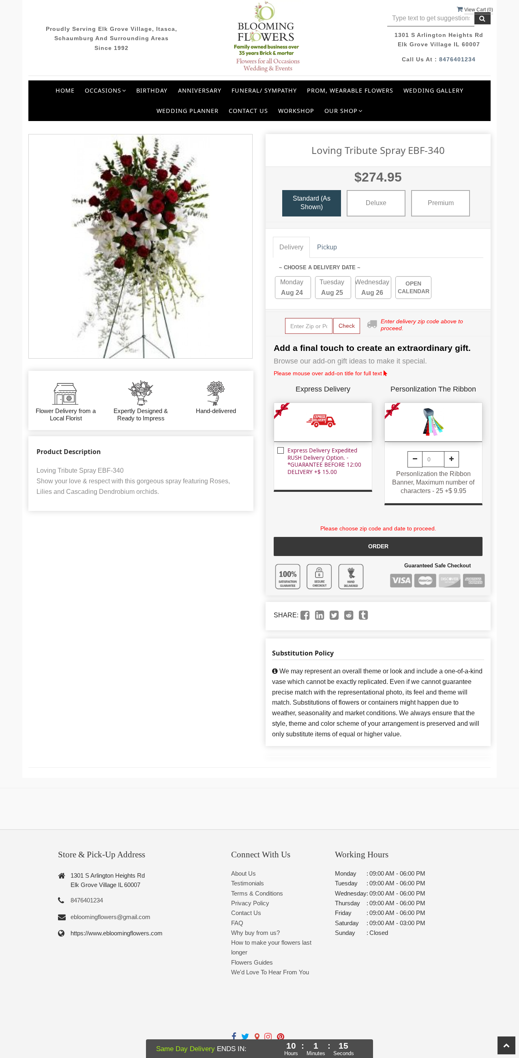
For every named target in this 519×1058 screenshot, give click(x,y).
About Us (243, 873)
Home (65, 90)
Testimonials (247, 883)
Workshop (296, 111)
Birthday (151, 90)
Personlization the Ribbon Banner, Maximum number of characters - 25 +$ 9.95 (433, 482)
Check (347, 325)
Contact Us (248, 111)
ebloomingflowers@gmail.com (110, 916)
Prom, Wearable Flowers (350, 90)
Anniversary (199, 90)
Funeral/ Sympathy (264, 90)
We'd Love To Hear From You (270, 972)
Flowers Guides (252, 962)
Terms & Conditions (257, 893)
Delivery (291, 247)
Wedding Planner (188, 111)
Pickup (327, 247)
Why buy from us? (255, 932)
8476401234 (457, 59)
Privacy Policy (250, 903)
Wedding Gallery (433, 90)
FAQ (237, 923)
